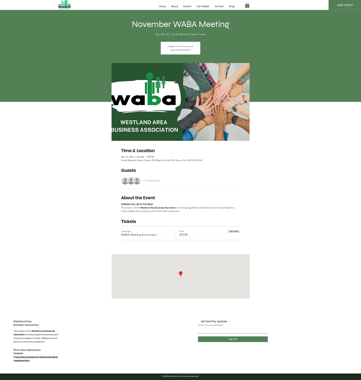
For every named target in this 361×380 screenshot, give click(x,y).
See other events (180, 49)
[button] (247, 5)
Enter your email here (210, 325)
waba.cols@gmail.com (30, 350)
